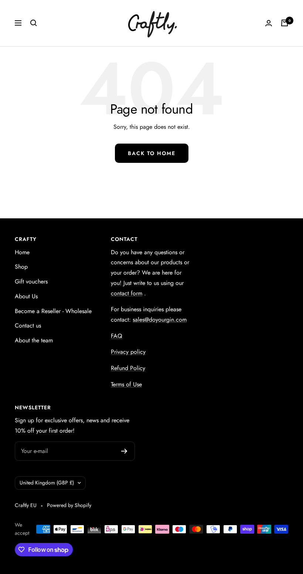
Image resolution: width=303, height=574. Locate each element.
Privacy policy (128, 352)
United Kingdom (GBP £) (47, 482)
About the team (34, 340)
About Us (26, 296)
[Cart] (284, 23)
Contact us (28, 325)
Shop (21, 266)
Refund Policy (128, 368)
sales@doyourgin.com (160, 319)
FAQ (116, 336)
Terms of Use (126, 384)
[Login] (268, 23)
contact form (126, 293)
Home (22, 252)
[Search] (33, 23)
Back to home (152, 153)
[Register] (124, 451)
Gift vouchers (31, 281)
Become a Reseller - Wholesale (53, 311)
